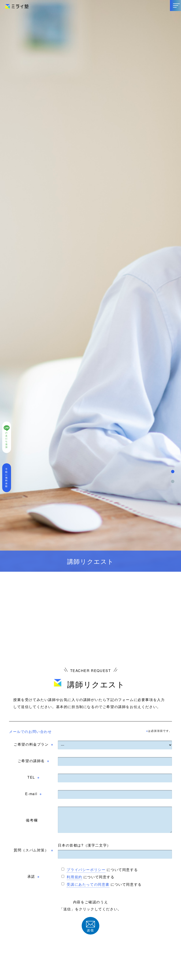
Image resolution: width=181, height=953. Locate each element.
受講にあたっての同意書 (88, 884)
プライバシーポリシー (86, 869)
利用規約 (74, 876)
